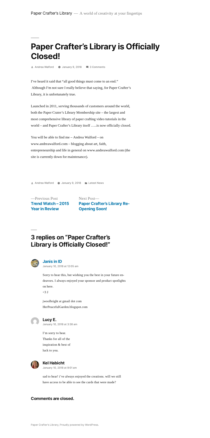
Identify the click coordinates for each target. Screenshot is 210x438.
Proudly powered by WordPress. (79, 424)
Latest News (96, 182)
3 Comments (97, 67)
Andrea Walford (44, 67)
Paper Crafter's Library (51, 13)
